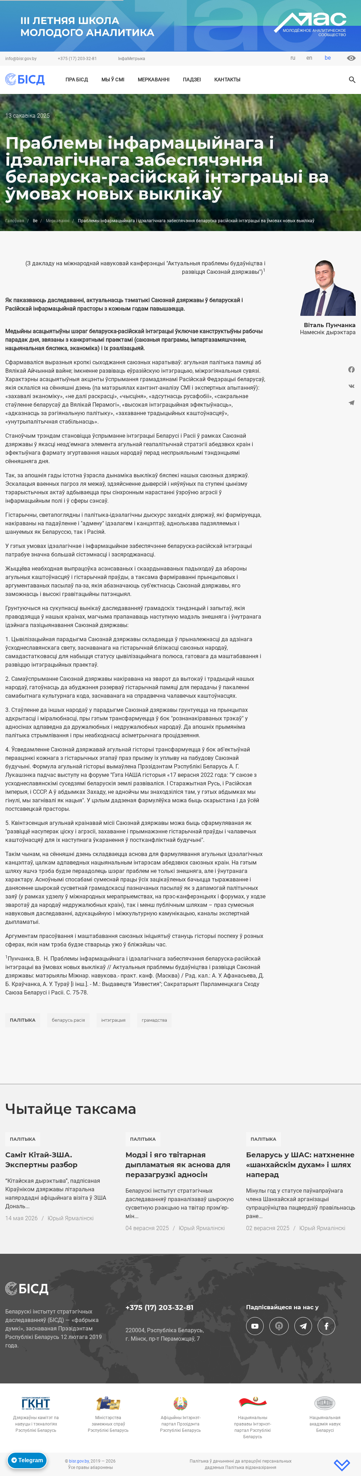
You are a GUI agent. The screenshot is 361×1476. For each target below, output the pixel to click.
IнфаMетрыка (131, 58)
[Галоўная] (27, 79)
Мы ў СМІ (113, 79)
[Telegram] (316, 402)
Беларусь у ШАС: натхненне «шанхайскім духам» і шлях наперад (300, 1165)
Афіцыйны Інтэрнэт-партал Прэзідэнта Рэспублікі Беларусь (180, 1424)
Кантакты (227, 79)
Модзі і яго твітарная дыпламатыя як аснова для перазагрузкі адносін (178, 1165)
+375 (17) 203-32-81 (77, 58)
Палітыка (23, 1020)
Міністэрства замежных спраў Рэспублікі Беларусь (108, 1424)
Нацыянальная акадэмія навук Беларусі (325, 1424)
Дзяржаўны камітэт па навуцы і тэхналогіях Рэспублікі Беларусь (36, 1424)
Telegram (30, 1460)
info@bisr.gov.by (21, 58)
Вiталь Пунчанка (330, 325)
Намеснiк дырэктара (328, 332)
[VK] (316, 386)
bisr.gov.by (79, 1461)
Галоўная (14, 220)
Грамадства (154, 1020)
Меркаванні (154, 79)
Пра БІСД (77, 79)
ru (292, 57)
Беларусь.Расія (68, 1020)
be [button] (328, 57)
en (309, 57)
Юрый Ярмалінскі (71, 1218)
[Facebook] (316, 371)
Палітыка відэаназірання (250, 1467)
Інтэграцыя (113, 1020)
